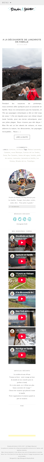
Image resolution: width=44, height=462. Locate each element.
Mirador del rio (21, 161)
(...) (19, 132)
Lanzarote (16, 158)
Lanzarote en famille (28, 158)
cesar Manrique (16, 152)
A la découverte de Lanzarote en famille (22, 41)
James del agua (23, 155)
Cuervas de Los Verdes (31, 152)
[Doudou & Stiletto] (22, 16)
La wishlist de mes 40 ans (22, 374)
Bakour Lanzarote (34, 149)
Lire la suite (22, 137)
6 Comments (22, 147)
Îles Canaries (12, 155)
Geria (5, 155)
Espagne (12, 149)
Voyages (19, 149)
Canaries (7, 152)
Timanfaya (30, 161)
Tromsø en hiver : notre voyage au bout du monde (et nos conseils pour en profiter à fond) (22, 379)
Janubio (33, 155)
